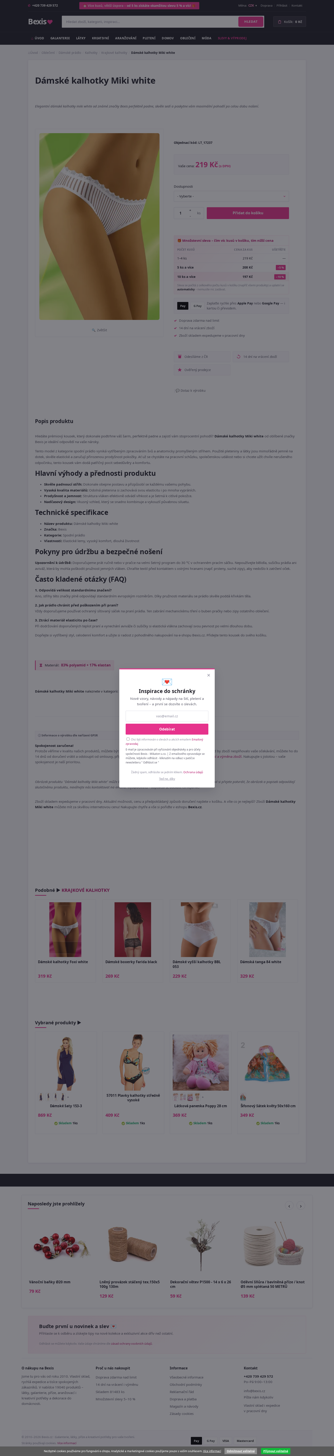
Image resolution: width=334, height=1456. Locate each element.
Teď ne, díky (167, 779)
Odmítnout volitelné (241, 1451)
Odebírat (167, 729)
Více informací (212, 1451)
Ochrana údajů (193, 772)
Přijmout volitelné (275, 1451)
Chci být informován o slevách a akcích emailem (164, 741)
